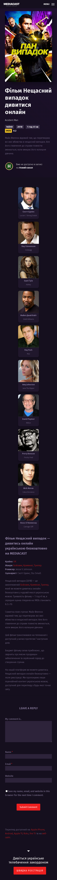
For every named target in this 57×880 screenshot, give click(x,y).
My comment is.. (13, 719)
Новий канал (26, 167)
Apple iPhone (38, 829)
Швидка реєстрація (29, 870)
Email (8, 764)
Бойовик (17, 565)
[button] (49, 3)
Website (9, 776)
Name (9, 752)
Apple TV (18, 833)
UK (14, 561)
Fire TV (33, 833)
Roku (26, 833)
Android (9, 833)
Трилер (38, 565)
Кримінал (28, 565)
